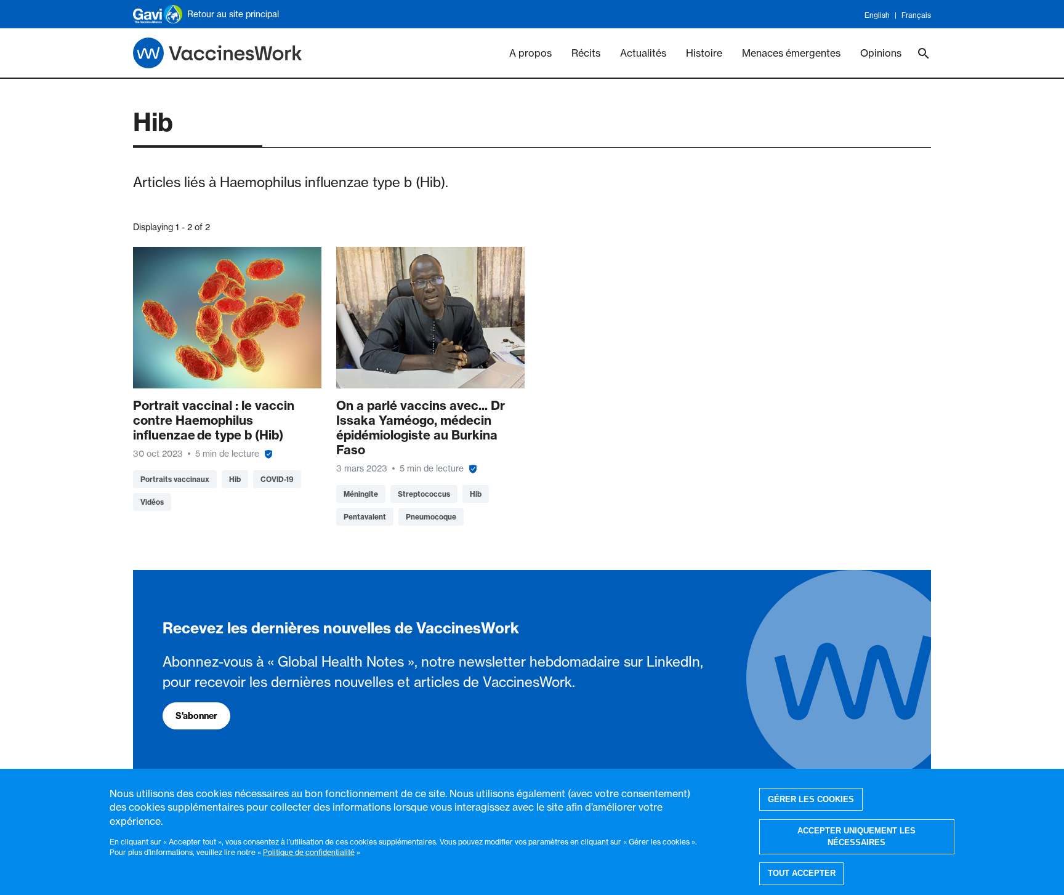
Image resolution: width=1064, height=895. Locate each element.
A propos (530, 53)
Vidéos (152, 502)
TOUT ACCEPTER (802, 873)
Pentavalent (365, 516)
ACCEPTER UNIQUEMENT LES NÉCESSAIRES (856, 837)
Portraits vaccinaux (174, 479)
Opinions (880, 53)
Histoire (704, 53)
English (877, 15)
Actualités (643, 53)
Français (916, 15)
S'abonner (196, 715)
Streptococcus (424, 494)
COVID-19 (277, 479)
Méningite (361, 494)
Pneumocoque (431, 516)
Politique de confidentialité (309, 852)
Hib (235, 479)
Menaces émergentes (791, 53)
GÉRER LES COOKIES (811, 799)
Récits (585, 53)
